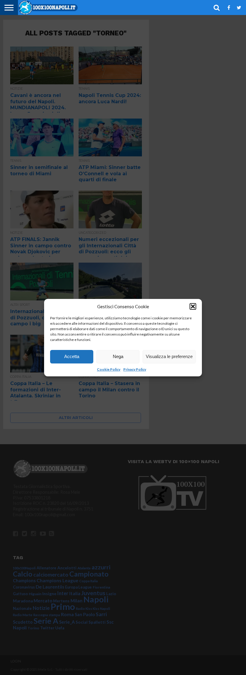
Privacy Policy (134, 369)
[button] (193, 306)
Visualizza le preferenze (169, 356)
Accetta (71, 356)
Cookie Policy (108, 369)
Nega (118, 356)
